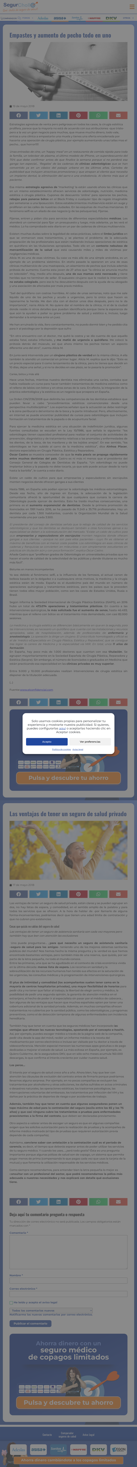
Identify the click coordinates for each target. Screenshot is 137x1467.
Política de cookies (61, 749)
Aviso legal (78, 749)
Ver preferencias (90, 741)
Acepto (46, 741)
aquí (62, 728)
